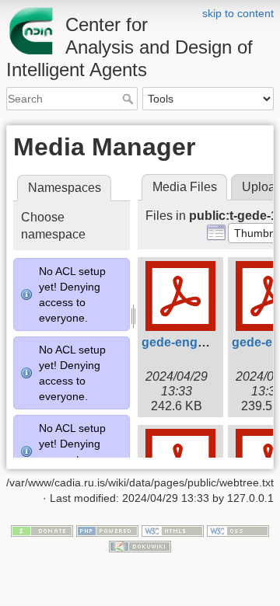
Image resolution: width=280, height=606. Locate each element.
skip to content (238, 13)
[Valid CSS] (238, 530)
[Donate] (42, 530)
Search (129, 98)
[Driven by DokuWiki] (140, 545)
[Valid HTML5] (173, 530)
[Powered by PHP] (107, 530)
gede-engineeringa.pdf (208, 342)
